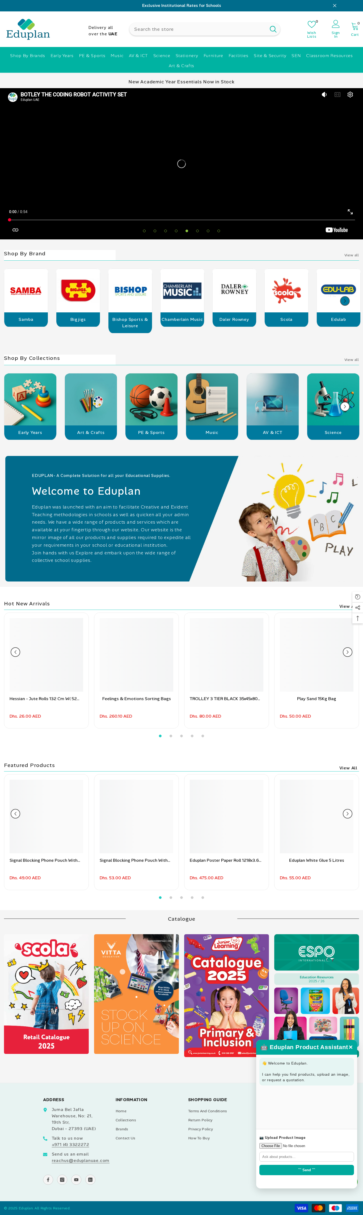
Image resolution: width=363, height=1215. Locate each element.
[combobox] (197, 29)
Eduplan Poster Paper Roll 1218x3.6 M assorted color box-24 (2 (224, 861)
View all (351, 255)
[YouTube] (76, 1180)
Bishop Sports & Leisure (130, 323)
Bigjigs (78, 319)
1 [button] (144, 231)
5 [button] (186, 231)
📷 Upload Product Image (282, 1138)
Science (333, 432)
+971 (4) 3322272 (70, 1144)
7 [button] (208, 231)
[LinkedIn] (90, 1180)
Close (334, 5)
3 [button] (165, 231)
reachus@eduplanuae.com (81, 1160)
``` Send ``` (306, 1170)
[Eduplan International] (26, 292)
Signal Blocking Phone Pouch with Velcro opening (134, 861)
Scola (286, 319)
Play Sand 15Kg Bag (316, 698)
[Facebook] (48, 1180)
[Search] (204, 29)
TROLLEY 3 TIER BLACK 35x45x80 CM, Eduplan (224, 699)
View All (348, 606)
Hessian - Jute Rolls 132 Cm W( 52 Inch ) (43, 699)
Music (212, 432)
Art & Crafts (91, 432)
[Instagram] (62, 1180)
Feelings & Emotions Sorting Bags (136, 698)
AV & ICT (272, 432)
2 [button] (155, 231)
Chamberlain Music (182, 319)
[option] (181, 5)
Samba (26, 319)
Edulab (338, 319)
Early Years (30, 432)
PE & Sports (151, 432)
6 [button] (197, 231)
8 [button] (218, 231)
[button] (345, 301)
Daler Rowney (234, 319)
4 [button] (176, 231)
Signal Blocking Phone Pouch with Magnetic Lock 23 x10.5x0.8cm (44, 861)
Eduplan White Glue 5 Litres (316, 860)
